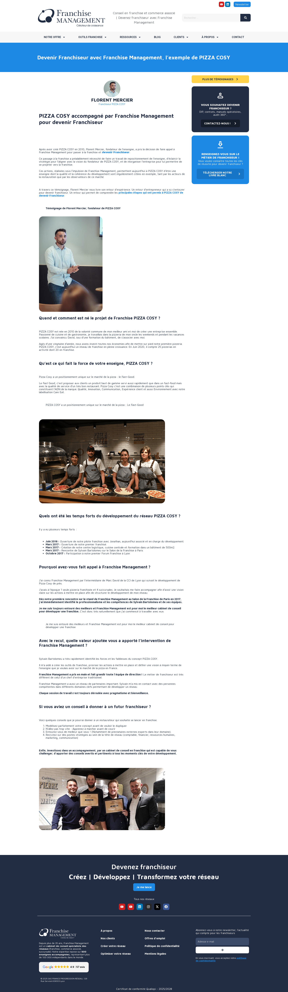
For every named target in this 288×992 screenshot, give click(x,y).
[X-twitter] (157, 907)
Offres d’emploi (155, 938)
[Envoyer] (222, 950)
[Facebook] (166, 907)
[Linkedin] (227, 4)
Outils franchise (90, 37)
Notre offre (52, 37)
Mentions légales (155, 953)
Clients (179, 37)
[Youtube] (221, 4)
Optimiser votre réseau (116, 953)
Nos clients (108, 938)
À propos (208, 37)
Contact (238, 37)
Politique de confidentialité (162, 945)
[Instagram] (148, 907)
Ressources (128, 37)
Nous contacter (155, 930)
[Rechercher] (245, 18)
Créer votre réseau (113, 945)
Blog (157, 37)
